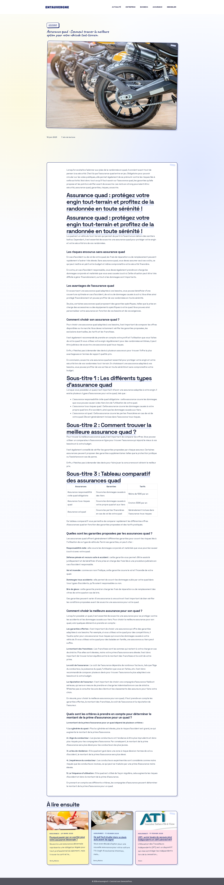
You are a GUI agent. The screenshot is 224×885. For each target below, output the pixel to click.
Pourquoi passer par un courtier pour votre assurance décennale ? (67, 838)
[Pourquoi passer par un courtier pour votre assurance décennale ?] (68, 820)
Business (144, 7)
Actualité (116, 7)
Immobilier (171, 7)
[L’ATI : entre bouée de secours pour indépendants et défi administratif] (156, 820)
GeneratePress (126, 881)
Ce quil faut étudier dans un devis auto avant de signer (110, 838)
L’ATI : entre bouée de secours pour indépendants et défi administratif (155, 838)
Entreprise (130, 7)
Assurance (157, 7)
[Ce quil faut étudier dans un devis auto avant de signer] (112, 820)
